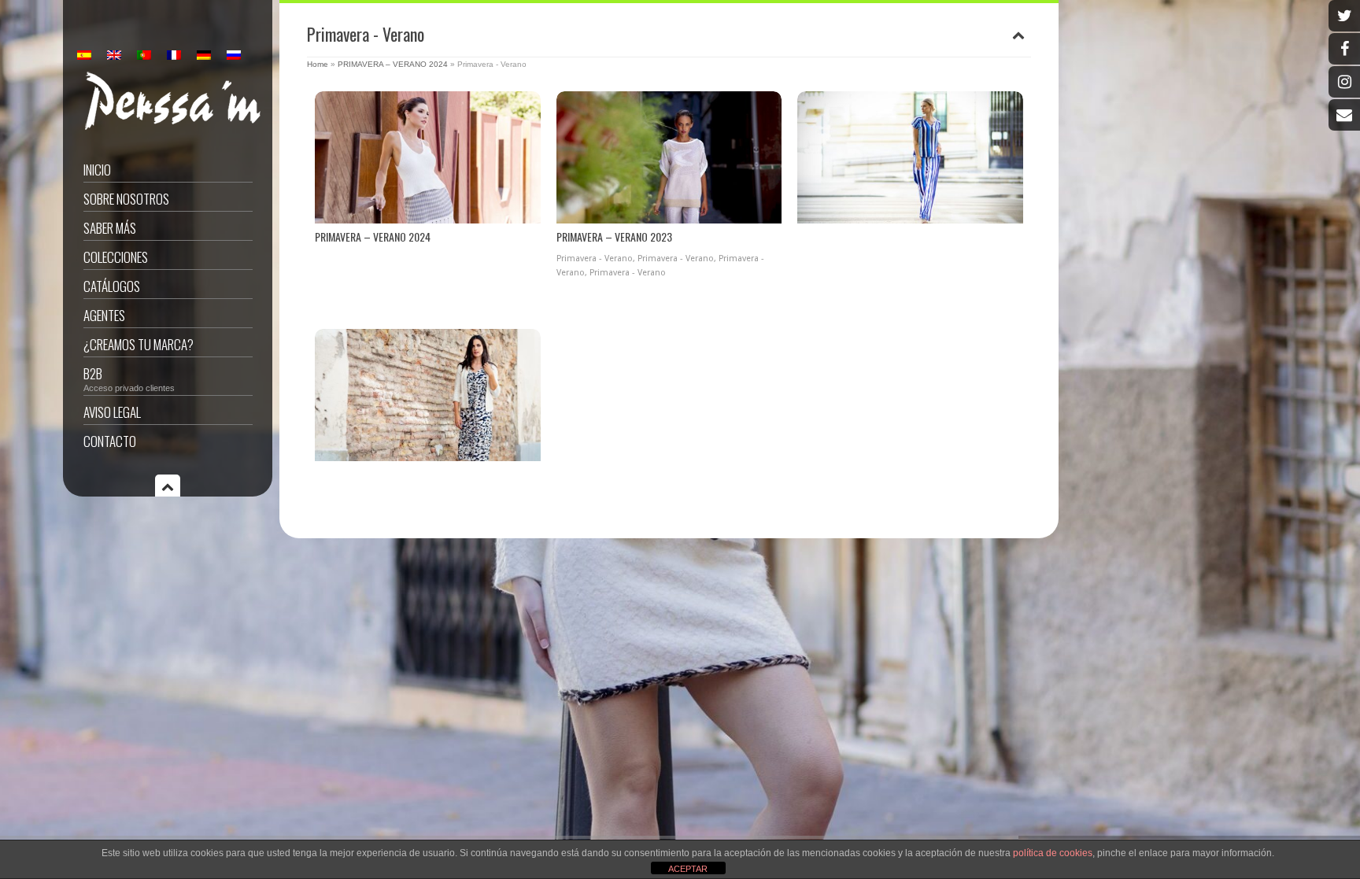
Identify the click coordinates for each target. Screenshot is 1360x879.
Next (528, 159)
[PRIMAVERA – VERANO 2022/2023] (910, 157)
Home (317, 64)
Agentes (104, 315)
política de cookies (1052, 853)
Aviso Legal (112, 412)
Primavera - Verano (594, 258)
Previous (328, 159)
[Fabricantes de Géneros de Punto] (172, 126)
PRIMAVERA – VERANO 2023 (614, 236)
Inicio (97, 169)
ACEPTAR (688, 868)
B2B (129, 378)
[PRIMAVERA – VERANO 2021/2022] (428, 395)
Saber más (109, 228)
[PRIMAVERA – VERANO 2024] (428, 157)
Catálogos (111, 286)
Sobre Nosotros (126, 199)
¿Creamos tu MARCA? (138, 344)
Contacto (109, 441)
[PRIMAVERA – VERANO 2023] (669, 157)
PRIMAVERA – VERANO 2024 (393, 64)
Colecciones (115, 257)
